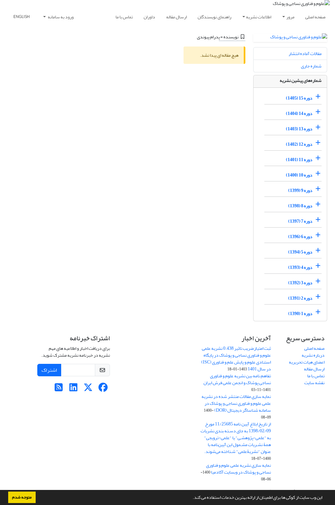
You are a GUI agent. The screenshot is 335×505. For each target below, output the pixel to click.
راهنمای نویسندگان (214, 16)
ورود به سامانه (60, 16)
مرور (290, 16)
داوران (149, 16)
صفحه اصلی (315, 16)
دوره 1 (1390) (300, 313)
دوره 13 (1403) (299, 128)
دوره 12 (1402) (299, 144)
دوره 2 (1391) (300, 298)
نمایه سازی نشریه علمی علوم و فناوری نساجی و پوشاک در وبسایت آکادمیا (238, 469)
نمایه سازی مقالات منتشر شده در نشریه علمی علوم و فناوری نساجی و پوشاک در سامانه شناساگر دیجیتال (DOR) (236, 403)
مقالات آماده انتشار (305, 53)
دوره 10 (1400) (299, 175)
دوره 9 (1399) (300, 190)
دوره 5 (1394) (300, 252)
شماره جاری (311, 66)
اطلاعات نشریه (258, 16)
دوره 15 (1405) (299, 98)
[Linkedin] (73, 389)
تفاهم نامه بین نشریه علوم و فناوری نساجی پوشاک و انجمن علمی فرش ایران (237, 379)
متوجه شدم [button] (22, 497)
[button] (191, 498)
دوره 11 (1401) (299, 159)
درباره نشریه (313, 355)
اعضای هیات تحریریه (307, 362)
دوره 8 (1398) (300, 205)
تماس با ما (124, 16)
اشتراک (49, 370)
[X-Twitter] (88, 389)
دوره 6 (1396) (300, 236)
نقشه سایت (314, 382)
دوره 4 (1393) (300, 267)
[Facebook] (103, 389)
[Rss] (59, 389)
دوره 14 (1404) (299, 113)
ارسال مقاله (176, 16)
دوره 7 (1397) (300, 221)
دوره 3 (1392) (300, 282)
